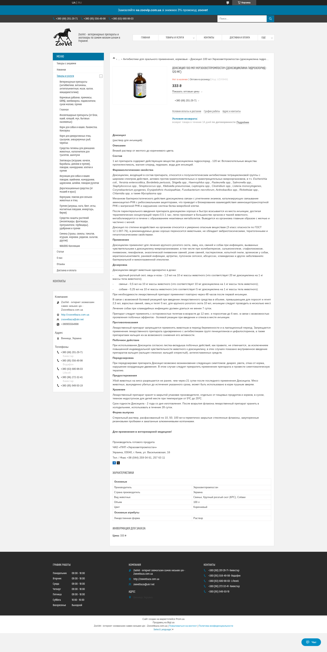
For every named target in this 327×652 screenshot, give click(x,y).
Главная (145, 37)
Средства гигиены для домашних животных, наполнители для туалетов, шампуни (77, 152)
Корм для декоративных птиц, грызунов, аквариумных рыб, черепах (75, 139)
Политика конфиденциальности (216, 626)
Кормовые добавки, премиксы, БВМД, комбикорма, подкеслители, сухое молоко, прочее (78, 101)
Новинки (61, 69)
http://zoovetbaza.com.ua (75, 314)
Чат (314, 642)
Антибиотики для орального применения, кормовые (155, 59)
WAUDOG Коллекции (70, 246)
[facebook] (114, 463)
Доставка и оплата (240, 37)
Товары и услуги (175, 37)
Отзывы (61, 264)
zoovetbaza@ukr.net (72, 319)
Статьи (60, 251)
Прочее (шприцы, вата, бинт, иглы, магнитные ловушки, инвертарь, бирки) (78, 209)
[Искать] (270, 18)
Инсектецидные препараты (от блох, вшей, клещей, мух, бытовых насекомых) (79, 119)
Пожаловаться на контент (183, 626)
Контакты (209, 37)
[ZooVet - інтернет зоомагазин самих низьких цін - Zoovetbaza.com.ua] (64, 37)
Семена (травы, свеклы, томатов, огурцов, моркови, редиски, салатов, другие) (79, 237)
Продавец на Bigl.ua (163, 622)
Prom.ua (180, 619)
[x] (118, 463)
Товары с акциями (66, 63)
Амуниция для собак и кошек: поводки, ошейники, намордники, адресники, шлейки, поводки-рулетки (79, 179)
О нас (59, 258)
